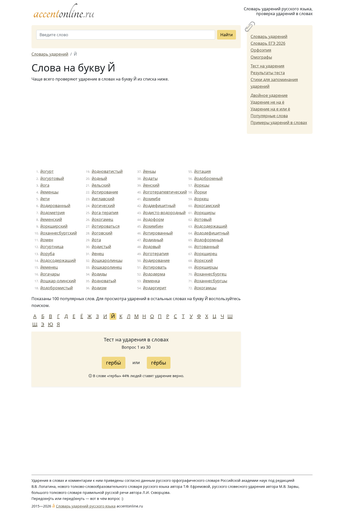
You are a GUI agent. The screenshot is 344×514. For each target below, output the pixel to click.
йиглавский (103, 199)
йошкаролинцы (107, 260)
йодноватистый (107, 171)
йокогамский (207, 205)
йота (96, 240)
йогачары (50, 274)
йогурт (47, 171)
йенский (151, 185)
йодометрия (52, 212)
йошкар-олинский (58, 281)
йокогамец (102, 219)
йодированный (55, 205)
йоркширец (205, 253)
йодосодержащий (58, 260)
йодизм (99, 288)
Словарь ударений (269, 36)
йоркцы (201, 185)
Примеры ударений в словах (279, 122)
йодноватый (104, 281)
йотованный (206, 246)
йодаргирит (154, 288)
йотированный (158, 233)
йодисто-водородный (164, 212)
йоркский (203, 260)
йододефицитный (211, 233)
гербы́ (113, 362)
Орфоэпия (261, 50)
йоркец (201, 199)
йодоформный (208, 240)
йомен (46, 240)
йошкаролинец (107, 267)
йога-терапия (105, 212)
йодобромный (208, 178)
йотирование (105, 192)
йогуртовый (52, 178)
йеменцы (49, 192)
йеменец (49, 267)
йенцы (149, 171)
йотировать (155, 267)
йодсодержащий (210, 226)
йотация (202, 171)
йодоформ (153, 219)
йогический (103, 205)
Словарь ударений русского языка (86, 506)
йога (44, 185)
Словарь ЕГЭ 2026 (268, 43)
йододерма (154, 274)
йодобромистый (56, 288)
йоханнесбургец (210, 274)
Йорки (200, 192)
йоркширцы (206, 267)
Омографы (261, 57)
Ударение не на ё (267, 102)
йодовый (152, 246)
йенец (98, 253)
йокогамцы (205, 288)
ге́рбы (158, 362)
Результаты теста (268, 72)
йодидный (153, 240)
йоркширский (53, 226)
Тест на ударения (267, 66)
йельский (101, 185)
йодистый (101, 246)
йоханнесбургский (58, 233)
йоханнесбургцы (210, 281)
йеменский (51, 219)
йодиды (99, 274)
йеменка (151, 281)
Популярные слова (269, 115)
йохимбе (151, 199)
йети (45, 199)
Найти (226, 34)
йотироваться (106, 226)
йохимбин (153, 226)
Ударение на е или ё (270, 109)
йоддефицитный (159, 205)
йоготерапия (156, 253)
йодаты (150, 178)
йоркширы (204, 212)
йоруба (47, 253)
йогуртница (51, 246)
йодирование (156, 260)
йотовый (203, 219)
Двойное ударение (269, 95)
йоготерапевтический (165, 192)
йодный (99, 178)
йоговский (102, 233)
